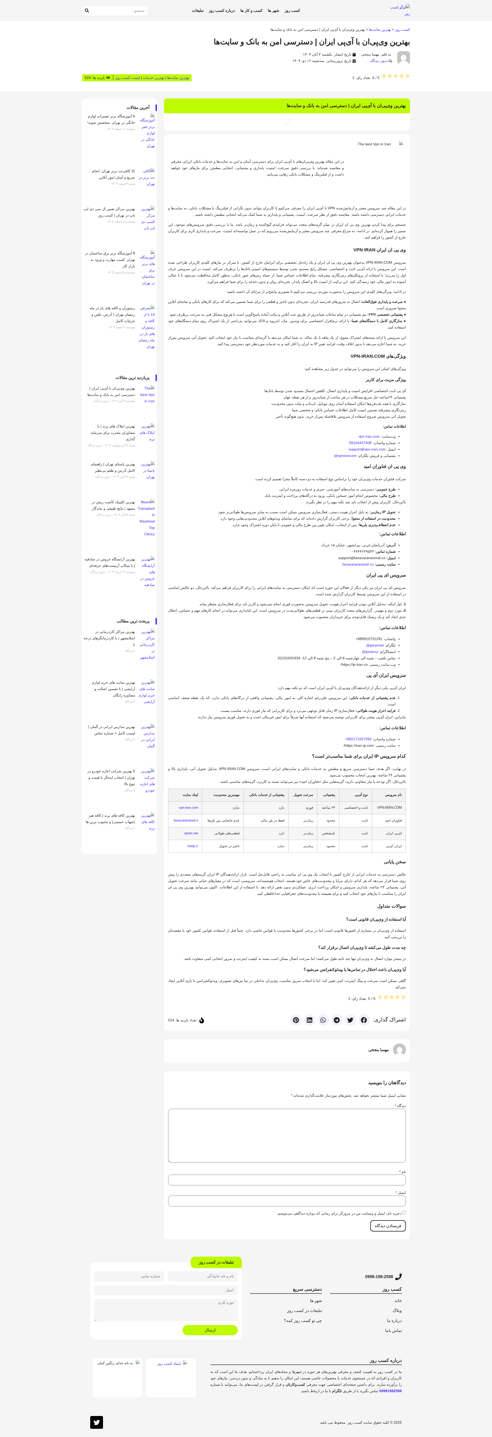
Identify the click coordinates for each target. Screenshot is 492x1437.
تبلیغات (197, 10)
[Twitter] (96, 1422)
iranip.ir (192, 846)
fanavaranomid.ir (185, 820)
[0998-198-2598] (398, 1277)
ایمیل (401, 1192)
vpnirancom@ (345, 456)
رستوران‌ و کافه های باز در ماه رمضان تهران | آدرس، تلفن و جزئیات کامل (112, 314)
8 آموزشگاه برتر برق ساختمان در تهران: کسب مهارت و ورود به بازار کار (110, 259)
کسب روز (292, 10)
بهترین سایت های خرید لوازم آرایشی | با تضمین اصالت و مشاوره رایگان (113, 688)
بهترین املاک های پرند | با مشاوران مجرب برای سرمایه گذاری (113, 432)
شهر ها (273, 10)
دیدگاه (400, 1105)
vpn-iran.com (369, 436)
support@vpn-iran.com (367, 449)
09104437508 (360, 443)
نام (402, 1172)
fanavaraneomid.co (358, 564)
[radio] (407, 76)
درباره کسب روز (222, 10)
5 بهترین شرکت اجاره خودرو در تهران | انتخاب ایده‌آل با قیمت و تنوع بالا (111, 777)
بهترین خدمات (153, 78)
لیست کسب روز (127, 78)
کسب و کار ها (251, 10)
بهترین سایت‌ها (380, 29)
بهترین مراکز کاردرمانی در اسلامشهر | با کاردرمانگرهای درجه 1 (109, 638)
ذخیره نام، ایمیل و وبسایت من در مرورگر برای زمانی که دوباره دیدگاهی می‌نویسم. (339, 1213)
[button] (364, 1020)
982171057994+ (358, 739)
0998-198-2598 (379, 1277)
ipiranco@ (370, 652)
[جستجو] (86, 10)
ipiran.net (191, 833)
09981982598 (390, 1391)
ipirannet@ (375, 645)
